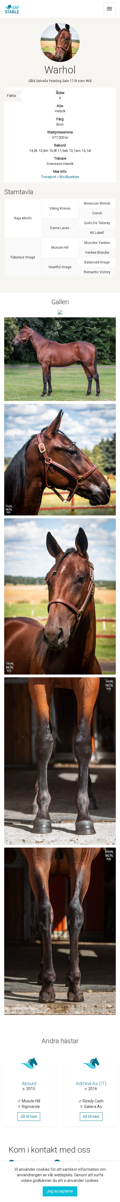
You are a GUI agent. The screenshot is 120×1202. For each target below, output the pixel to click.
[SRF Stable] (11, 7)
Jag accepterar (60, 1191)
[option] (30, 1089)
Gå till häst (29, 1117)
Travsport (48, 177)
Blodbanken (69, 177)
